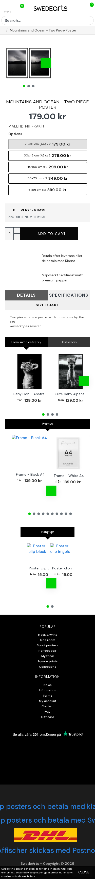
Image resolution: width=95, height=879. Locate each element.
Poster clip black (42, 568)
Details (26, 295)
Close (83, 872)
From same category (26, 342)
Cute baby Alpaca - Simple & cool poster (72, 394)
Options (15, 134)
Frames (47, 424)
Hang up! (47, 532)
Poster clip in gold (67, 568)
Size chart (47, 305)
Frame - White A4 (69, 475)
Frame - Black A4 (30, 474)
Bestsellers (69, 342)
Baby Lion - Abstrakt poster (30, 394)
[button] (11, 63)
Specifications (68, 295)
